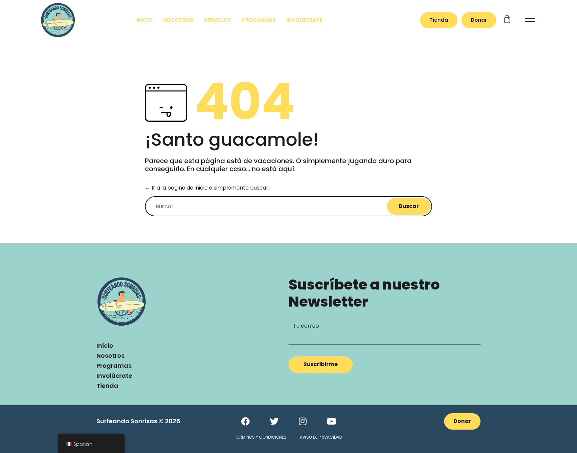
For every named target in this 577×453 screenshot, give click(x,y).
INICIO (145, 19)
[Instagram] (303, 421)
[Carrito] (514, 19)
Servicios (217, 19)
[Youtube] (331, 421)
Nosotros (111, 355)
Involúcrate (114, 375)
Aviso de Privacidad (321, 437)
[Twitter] (274, 421)
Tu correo (306, 326)
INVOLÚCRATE (304, 19)
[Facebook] (245, 421)
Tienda (107, 385)
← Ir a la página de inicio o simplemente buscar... (208, 188)
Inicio (105, 345)
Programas (114, 365)
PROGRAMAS (259, 19)
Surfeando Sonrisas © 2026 (138, 421)
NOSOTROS (178, 19)
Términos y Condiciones (260, 437)
